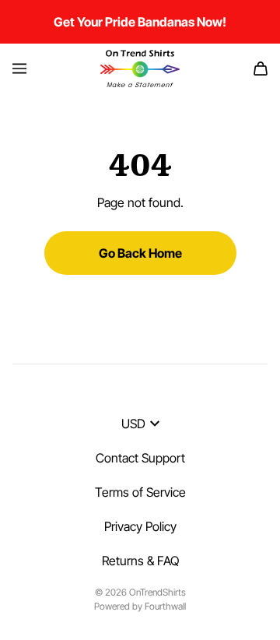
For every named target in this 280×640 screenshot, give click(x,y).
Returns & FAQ (140, 560)
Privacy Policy (140, 526)
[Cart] (261, 69)
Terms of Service (140, 492)
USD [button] (133, 423)
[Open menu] (19, 69)
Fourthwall (165, 606)
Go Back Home (140, 253)
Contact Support (140, 458)
